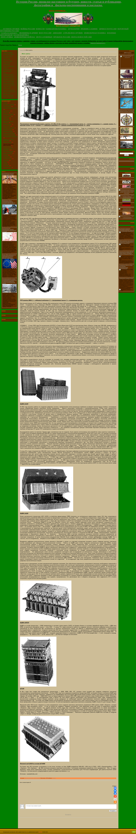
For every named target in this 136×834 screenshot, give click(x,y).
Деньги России (6, 126)
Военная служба (7, 116)
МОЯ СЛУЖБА (6, 37)
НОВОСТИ (40, 29)
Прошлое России (7, 142)
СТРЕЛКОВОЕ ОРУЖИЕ (73, 33)
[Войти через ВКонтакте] (115, 790)
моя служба (6, 160)
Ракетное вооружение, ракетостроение (8, 145)
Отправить (113, 810)
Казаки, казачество (7, 153)
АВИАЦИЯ (57, 33)
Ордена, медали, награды (9, 134)
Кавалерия (5, 155)
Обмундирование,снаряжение (10, 136)
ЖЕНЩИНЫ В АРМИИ (28, 33)
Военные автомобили (8, 114)
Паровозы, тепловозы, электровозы (8, 140)
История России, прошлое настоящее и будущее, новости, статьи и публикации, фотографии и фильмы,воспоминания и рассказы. (68, 3)
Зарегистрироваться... (98, 43)
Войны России (6, 111)
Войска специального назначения (8, 122)
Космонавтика (6, 156)
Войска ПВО (6, 118)
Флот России (6, 165)
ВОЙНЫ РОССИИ (28, 29)
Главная (22, 50)
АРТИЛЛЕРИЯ (74, 29)
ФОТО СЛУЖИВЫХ (44, 37)
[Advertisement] (68, 822)
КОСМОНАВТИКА (21, 35)
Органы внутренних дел (9, 133)
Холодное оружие (7, 167)
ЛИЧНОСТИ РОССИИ (108, 29)
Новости (5, 162)
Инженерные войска (8, 131)
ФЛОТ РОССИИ (45, 33)
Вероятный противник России (10, 108)
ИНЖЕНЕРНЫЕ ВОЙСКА (24, 37)
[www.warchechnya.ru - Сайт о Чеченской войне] (126, 218)
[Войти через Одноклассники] (115, 802)
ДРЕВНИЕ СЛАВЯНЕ (89, 29)
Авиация (5, 102)
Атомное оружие (7, 106)
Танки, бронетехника (8, 151)
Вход (20, 45)
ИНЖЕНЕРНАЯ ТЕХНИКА (95, 33)
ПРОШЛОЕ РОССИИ (61, 37)
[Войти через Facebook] (115, 793)
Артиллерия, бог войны (8, 104)
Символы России (7, 147)
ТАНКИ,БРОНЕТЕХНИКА (56, 29)
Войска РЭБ (6, 112)
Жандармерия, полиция (8, 127)
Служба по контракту (9, 33)
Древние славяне (7, 124)
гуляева (54, 778)
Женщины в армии (7, 129)
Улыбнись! (5, 163)
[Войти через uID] (115, 788)
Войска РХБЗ (6, 119)
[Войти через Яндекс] (115, 796)
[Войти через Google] (115, 799)
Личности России (7, 158)
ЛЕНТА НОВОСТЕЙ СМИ (81, 37)
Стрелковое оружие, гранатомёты (8, 149)
